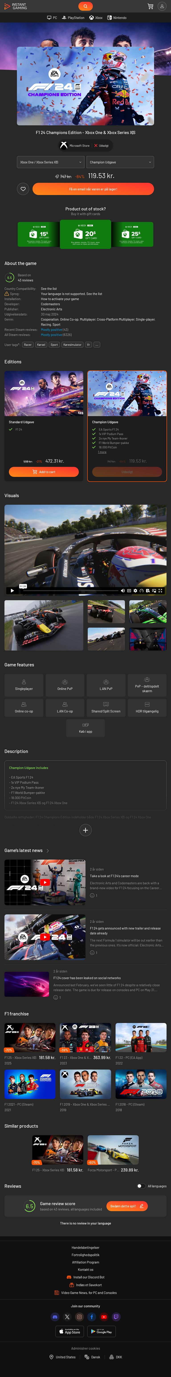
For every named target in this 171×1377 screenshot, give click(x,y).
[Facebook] (91, 1316)
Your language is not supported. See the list (71, 294)
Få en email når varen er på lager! (93, 189)
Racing (46, 324)
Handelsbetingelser (85, 1247)
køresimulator (72, 344)
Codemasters (50, 304)
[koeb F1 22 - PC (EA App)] (141, 1037)
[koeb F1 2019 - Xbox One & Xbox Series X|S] (85, 1084)
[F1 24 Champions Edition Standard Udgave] (43, 418)
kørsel (41, 344)
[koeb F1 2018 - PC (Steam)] (141, 1084)
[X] (67, 1316)
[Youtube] (104, 1316)
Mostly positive (52, 329)
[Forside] (15, 6)
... (97, 344)
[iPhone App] (69, 1331)
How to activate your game (60, 299)
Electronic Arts (51, 309)
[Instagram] (79, 1316)
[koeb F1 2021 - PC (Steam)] (29, 1084)
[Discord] (55, 1316)
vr (88, 344)
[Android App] (101, 1331)
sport (54, 344)
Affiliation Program (85, 1262)
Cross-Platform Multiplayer (115, 319)
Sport (56, 324)
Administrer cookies (85, 1348)
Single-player (145, 319)
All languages (157, 1186)
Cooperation (50, 319)
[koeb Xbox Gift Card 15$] (39, 234)
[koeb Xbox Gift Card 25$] (131, 234)
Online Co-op (69, 319)
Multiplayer (87, 319)
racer (28, 344)
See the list (49, 289)
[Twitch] (116, 1316)
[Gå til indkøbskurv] (150, 6)
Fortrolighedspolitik (86, 1255)
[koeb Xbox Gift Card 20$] (85, 234)
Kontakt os (85, 1269)
